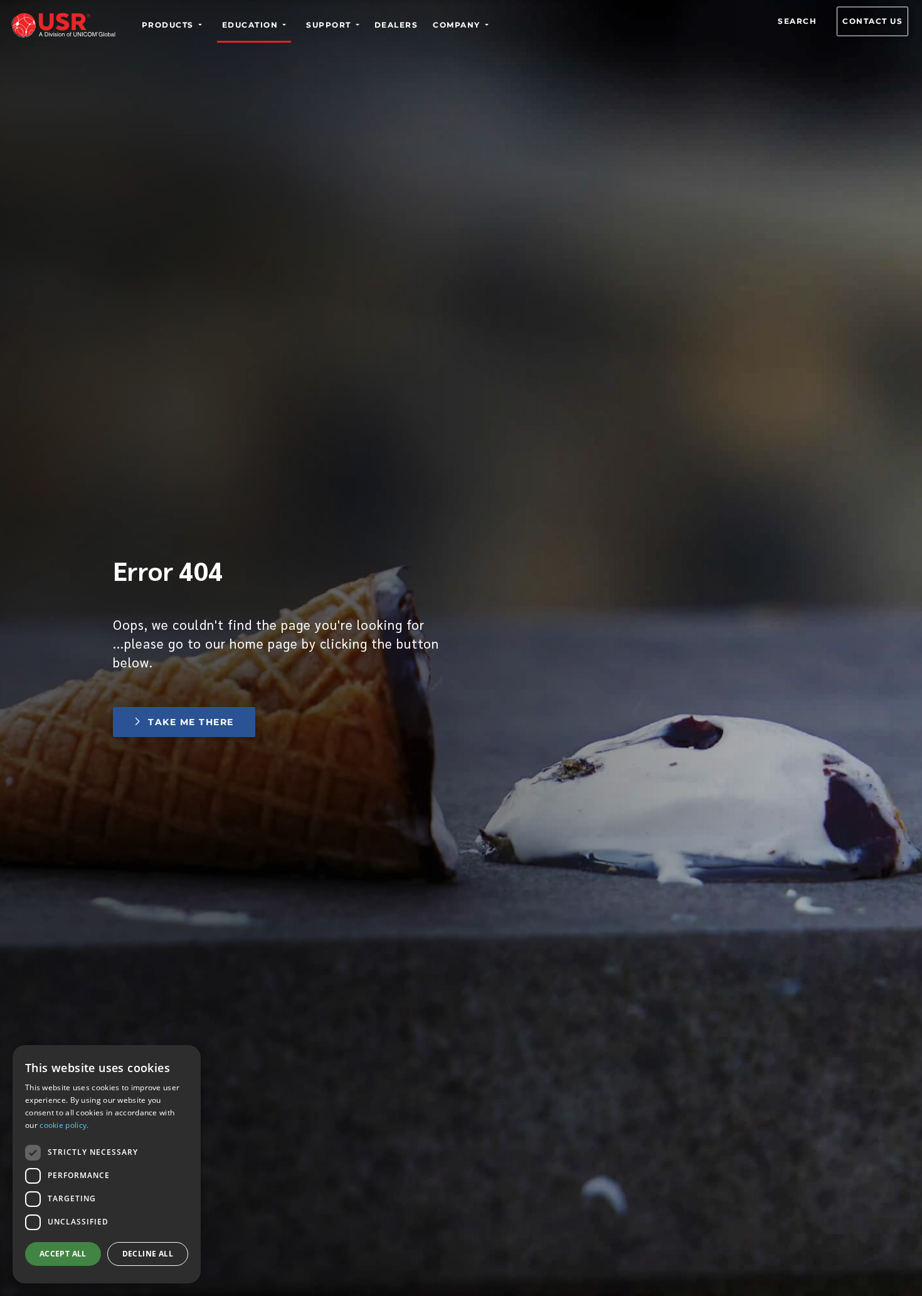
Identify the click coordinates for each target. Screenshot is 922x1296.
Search (797, 21)
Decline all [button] (147, 1253)
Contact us (872, 21)
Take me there (190, 722)
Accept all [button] (63, 1253)
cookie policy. (64, 1125)
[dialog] (107, 1164)
